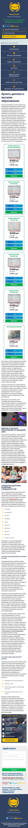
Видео (15, 172)
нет (15, 353)
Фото (15, 169)
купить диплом (13, 499)
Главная (2, 43)
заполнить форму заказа (8, 777)
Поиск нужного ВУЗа (10, 33)
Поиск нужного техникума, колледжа (12, 29)
